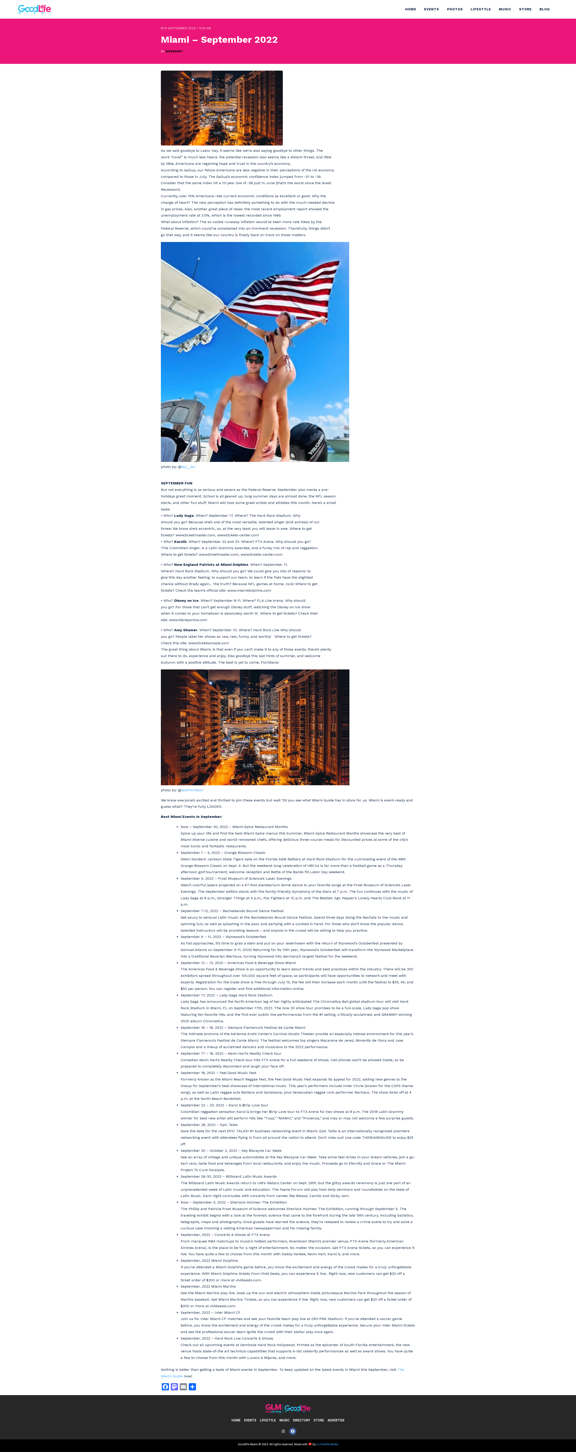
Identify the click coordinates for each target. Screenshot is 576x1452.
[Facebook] (292, 1431)
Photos (455, 9)
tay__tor (188, 467)
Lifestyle (481, 9)
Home (410, 9)
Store (525, 9)
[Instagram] (283, 1431)
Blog (545, 9)
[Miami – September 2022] (222, 144)
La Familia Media (327, 1444)
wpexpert (174, 51)
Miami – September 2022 (219, 39)
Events (431, 9)
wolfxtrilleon (192, 790)
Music (505, 9)
